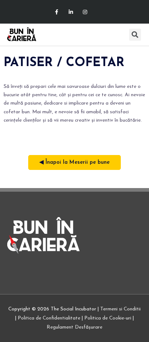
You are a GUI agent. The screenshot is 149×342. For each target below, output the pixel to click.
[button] (122, 35)
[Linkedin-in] (71, 12)
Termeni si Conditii (120, 309)
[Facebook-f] (57, 12)
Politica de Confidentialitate (49, 318)
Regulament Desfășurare (74, 327)
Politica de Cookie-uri (107, 318)
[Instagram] (85, 12)
